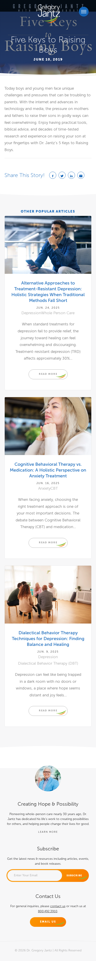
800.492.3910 (47, 911)
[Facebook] (52, 175)
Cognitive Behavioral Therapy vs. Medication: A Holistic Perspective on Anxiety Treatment (48, 470)
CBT (54, 488)
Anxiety (44, 488)
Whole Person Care (58, 313)
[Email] (80, 175)
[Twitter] (62, 175)
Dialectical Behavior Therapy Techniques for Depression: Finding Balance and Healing (48, 638)
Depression (31, 313)
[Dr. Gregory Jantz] (48, 13)
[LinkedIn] (71, 175)
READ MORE (48, 374)
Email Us (48, 921)
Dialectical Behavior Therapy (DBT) (48, 663)
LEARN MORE (48, 831)
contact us (57, 906)
